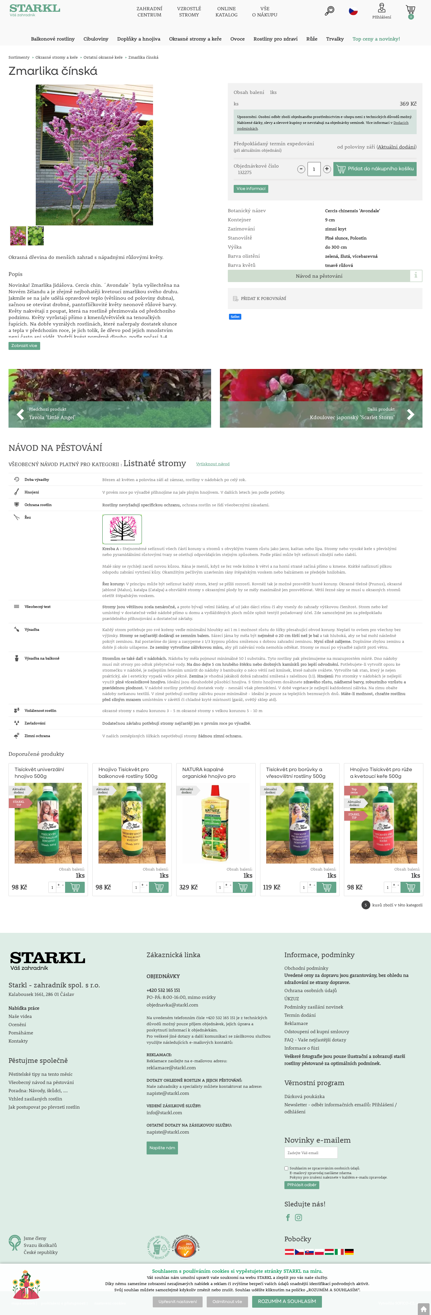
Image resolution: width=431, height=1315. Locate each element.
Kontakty (18, 1041)
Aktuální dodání (396, 147)
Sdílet (235, 316)
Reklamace (296, 1023)
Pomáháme (21, 1032)
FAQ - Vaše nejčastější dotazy (315, 1039)
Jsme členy (35, 1238)
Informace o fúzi (301, 1048)
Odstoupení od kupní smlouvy (316, 1031)
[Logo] (35, 11)
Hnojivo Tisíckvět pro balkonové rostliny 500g (128, 773)
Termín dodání (300, 1015)
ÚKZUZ (291, 998)
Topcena (354, 790)
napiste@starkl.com (168, 1093)
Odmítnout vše (227, 1302)
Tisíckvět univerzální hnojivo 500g (39, 773)
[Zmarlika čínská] (94, 155)
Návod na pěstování (319, 276)
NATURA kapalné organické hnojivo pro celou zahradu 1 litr (209, 773)
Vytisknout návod (213, 463)
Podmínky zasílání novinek (313, 1007)
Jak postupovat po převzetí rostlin (44, 1107)
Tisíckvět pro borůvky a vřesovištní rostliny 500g (295, 773)
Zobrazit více (24, 346)
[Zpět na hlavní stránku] (424, 1309)
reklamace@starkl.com (171, 1067)
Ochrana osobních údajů (310, 990)
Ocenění (17, 1024)
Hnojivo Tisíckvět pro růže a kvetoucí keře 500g (381, 773)
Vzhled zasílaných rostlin (35, 1098)
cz (353, 10)
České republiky (41, 1252)
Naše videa (20, 1016)
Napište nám (162, 1148)
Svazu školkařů (40, 1245)
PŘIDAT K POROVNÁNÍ (263, 298)
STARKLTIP (18, 803)
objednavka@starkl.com (172, 1005)
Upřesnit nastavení (178, 1302)
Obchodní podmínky (346, 975)
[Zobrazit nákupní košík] (410, 9)
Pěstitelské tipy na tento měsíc (40, 1074)
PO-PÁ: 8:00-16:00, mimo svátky (181, 997)
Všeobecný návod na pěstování (41, 1082)
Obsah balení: (72, 869)
